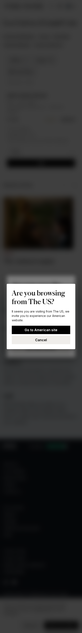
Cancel (41, 340)
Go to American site (41, 330)
